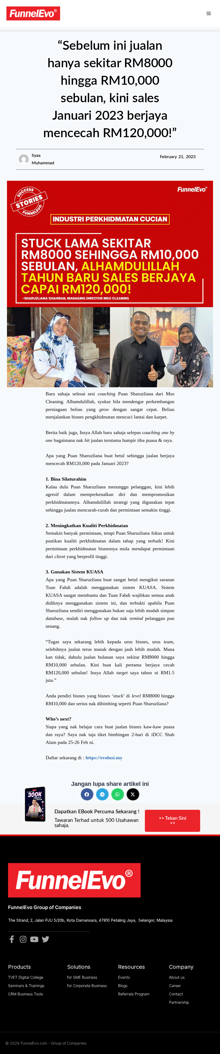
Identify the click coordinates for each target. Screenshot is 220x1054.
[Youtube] (34, 939)
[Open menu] (209, 13)
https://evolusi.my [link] (105, 757)
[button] (87, 794)
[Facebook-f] (12, 939)
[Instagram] (23, 939)
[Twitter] (45, 939)
